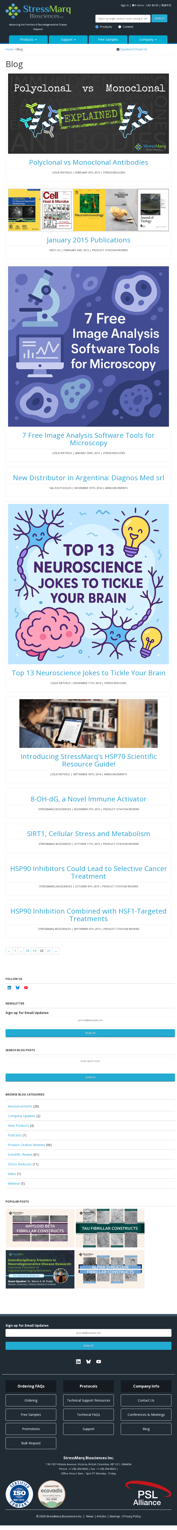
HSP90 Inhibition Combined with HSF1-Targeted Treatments (88, 914)
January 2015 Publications (88, 239)
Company (146, 39)
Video (12, 1174)
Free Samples (108, 39)
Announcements (20, 1106)
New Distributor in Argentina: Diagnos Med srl (88, 477)
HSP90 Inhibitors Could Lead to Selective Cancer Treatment (88, 872)
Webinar (14, 1183)
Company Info (146, 1386)
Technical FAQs (88, 1414)
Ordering (30, 1400)
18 (27, 950)
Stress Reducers (20, 1164)
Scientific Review (20, 1154)
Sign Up (90, 1033)
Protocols (88, 1386)
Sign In (125, 5)
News (89, 1516)
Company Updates (21, 1116)
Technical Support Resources (88, 1400)
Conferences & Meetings (146, 1414)
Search (159, 18)
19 (34, 950)
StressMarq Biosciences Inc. (64, 1516)
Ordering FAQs (31, 1386)
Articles (101, 1516)
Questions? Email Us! (133, 49)
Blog (146, 1429)
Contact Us (146, 1400)
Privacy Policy (132, 1516)
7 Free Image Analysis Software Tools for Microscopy (88, 438)
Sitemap (114, 1516)
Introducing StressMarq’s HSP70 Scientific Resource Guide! (89, 760)
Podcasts (15, 1135)
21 (49, 950)
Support (67, 39)
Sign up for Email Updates (27, 1013)
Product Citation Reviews (26, 1145)
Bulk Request (31, 1443)
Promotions (31, 1429)
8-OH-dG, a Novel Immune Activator (88, 798)
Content (128, 27)
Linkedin (9, 987)
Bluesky (17, 987)
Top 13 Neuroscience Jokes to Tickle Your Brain (88, 672)
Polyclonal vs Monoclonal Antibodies (88, 162)
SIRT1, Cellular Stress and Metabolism (88, 833)
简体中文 (166, 5)
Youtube (26, 987)
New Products (18, 1125)
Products (106, 27)
